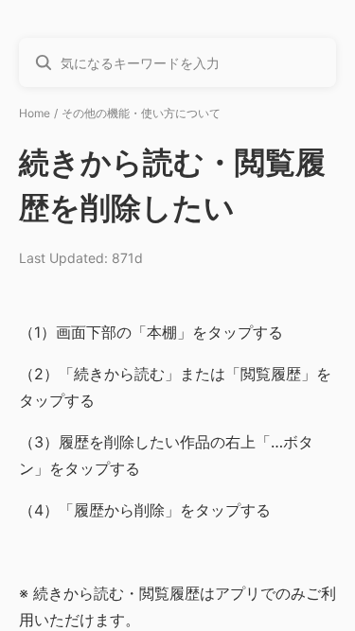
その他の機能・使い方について (141, 113)
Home (34, 113)
